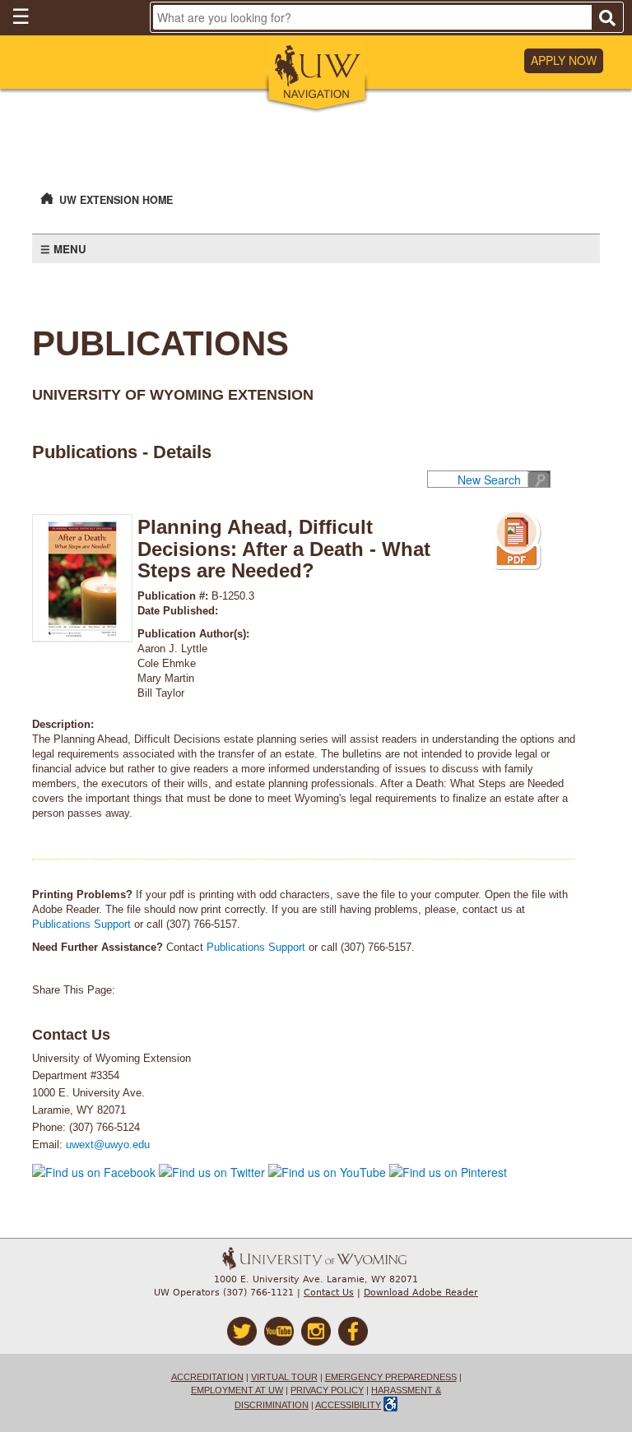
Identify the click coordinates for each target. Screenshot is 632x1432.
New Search (489, 479)
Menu (69, 249)
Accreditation (207, 1377)
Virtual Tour (284, 1377)
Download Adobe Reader (421, 1292)
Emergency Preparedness (391, 1377)
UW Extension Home (116, 199)
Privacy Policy (327, 1390)
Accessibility (348, 1405)
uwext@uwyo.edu (108, 1145)
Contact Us (329, 1292)
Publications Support (81, 924)
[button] (316, 74)
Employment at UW (237, 1390)
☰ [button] (21, 16)
